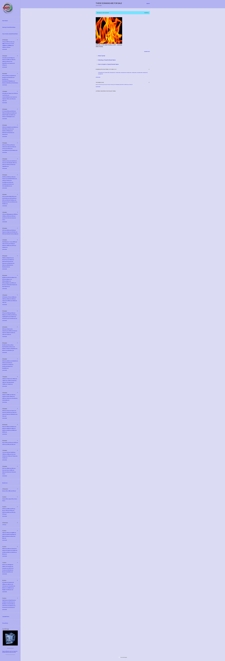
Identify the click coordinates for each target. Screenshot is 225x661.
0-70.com (111, 84)
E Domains (128, 72)
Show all (146, 12)
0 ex (105, 84)
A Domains (106, 72)
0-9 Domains (100, 72)
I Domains (100, 73)
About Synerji (101, 55)
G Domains (139, 72)
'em (99, 84)
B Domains (112, 72)
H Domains (144, 72)
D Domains (123, 72)
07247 (122, 84)
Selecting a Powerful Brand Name (107, 60)
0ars (130, 84)
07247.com (126, 84)
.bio (96, 84)
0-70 (108, 84)
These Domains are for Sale (109, 3)
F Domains (134, 72)
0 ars (102, 84)
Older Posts (147, 51)
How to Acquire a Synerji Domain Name (108, 64)
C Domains (117, 72)
